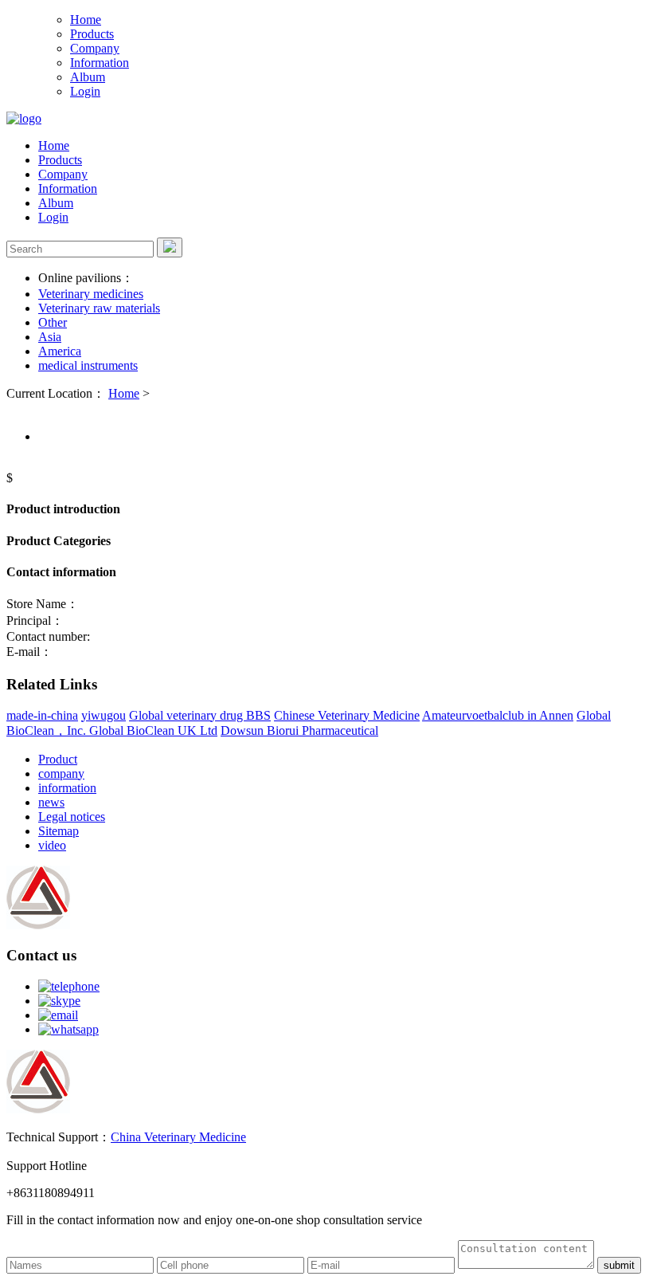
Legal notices (71, 816)
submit (619, 1265)
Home (85, 19)
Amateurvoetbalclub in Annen (497, 715)
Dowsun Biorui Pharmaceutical (299, 730)
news (51, 802)
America (59, 351)
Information (99, 62)
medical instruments (88, 365)
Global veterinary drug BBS (200, 715)
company (61, 773)
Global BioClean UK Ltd (153, 730)
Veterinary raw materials (99, 308)
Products (92, 34)
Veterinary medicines (90, 293)
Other (52, 322)
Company (94, 48)
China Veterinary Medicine (178, 1137)
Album (87, 77)
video (52, 845)
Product (57, 759)
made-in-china (42, 715)
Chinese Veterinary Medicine (347, 715)
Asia (49, 337)
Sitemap (58, 831)
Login (85, 91)
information (67, 788)
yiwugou (103, 715)
